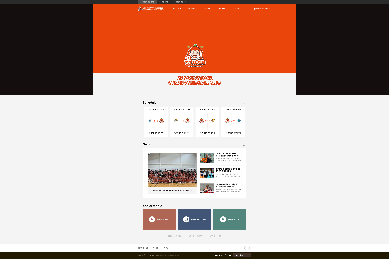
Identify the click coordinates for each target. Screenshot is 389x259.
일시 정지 (241, 90)
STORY (207, 9)
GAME (222, 9)
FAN (237, 9)
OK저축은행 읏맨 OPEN (180, 2)
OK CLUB (176, 9)
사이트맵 (165, 248)
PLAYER (191, 9)
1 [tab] (239, 91)
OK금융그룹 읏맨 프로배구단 (151, 8)
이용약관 (155, 248)
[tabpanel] (194, 47)
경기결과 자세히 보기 (157, 133)
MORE (244, 103)
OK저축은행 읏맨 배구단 (147, 2)
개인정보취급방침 (143, 248)
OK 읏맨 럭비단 (163, 2)
